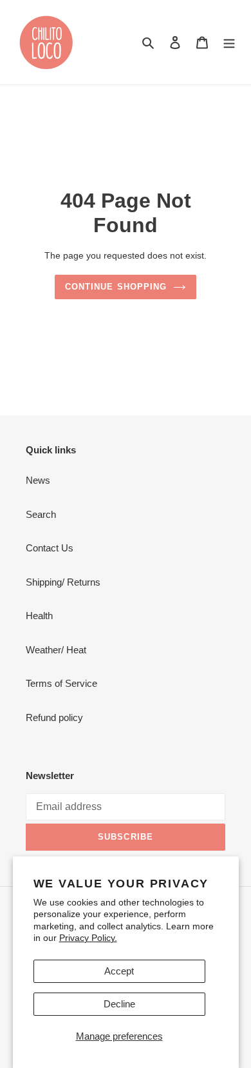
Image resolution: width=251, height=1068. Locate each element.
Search (41, 514)
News (38, 480)
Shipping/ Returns (63, 582)
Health (39, 615)
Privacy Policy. (88, 938)
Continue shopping (116, 287)
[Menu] (229, 42)
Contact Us (49, 547)
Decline (119, 1003)
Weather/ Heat (56, 649)
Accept (119, 970)
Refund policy (54, 717)
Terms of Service (61, 683)
